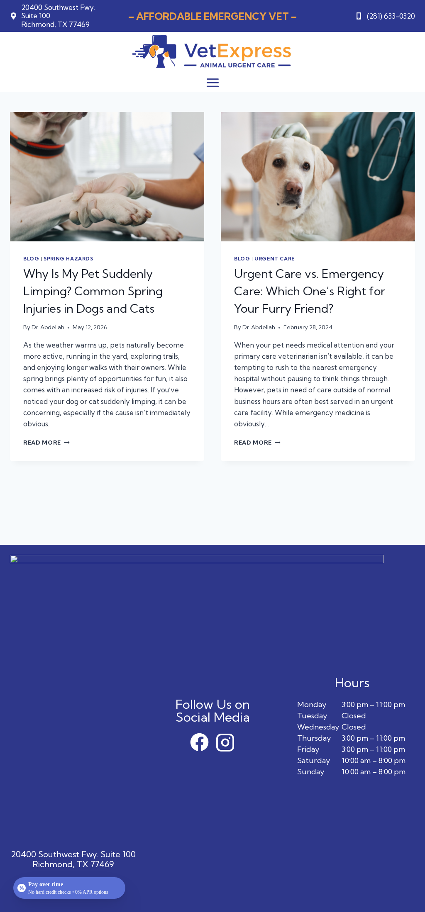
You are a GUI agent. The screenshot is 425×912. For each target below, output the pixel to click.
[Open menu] (212, 82)
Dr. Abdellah (48, 327)
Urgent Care (274, 258)
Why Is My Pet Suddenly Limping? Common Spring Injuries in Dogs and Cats (93, 291)
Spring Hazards (68, 258)
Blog (31, 258)
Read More (46, 442)
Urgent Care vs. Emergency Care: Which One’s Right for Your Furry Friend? (309, 291)
